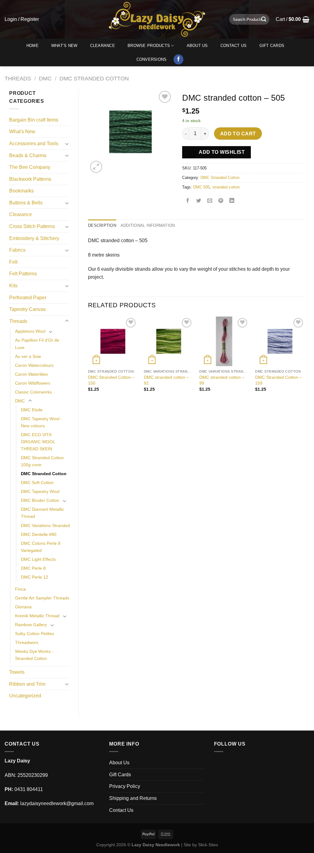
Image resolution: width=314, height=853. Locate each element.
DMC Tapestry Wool (40, 491)
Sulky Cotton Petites (34, 633)
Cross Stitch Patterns (32, 226)
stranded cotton (226, 187)
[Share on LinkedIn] (232, 201)
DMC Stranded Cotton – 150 (111, 380)
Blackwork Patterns (30, 179)
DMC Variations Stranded (45, 525)
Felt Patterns (23, 273)
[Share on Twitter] (199, 201)
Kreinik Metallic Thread (37, 615)
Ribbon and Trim (27, 684)
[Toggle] (66, 143)
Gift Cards (272, 45)
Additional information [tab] (148, 225)
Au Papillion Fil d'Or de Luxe (37, 344)
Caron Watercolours (34, 365)
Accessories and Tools (33, 143)
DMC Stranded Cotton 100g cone (42, 461)
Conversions (151, 59)
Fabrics (17, 250)
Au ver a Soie (28, 356)
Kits (13, 285)
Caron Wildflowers (32, 383)
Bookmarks (21, 190)
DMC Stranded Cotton (94, 78)
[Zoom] (96, 167)
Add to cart (238, 133)
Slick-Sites (208, 844)
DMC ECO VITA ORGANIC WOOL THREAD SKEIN (38, 441)
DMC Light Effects (38, 559)
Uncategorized (25, 695)
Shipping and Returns (133, 798)
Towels (17, 672)
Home (32, 45)
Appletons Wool (30, 331)
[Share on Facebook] (188, 201)
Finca (20, 589)
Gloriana (23, 606)
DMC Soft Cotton (37, 482)
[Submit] (263, 19)
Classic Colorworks (33, 392)
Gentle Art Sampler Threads (42, 597)
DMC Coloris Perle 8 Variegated (40, 547)
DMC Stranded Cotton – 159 (278, 380)
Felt (13, 262)
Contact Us (233, 45)
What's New (22, 131)
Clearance (102, 45)
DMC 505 (201, 187)
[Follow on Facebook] (179, 59)
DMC (45, 78)
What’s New (64, 45)
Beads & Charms (27, 155)
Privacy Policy (124, 786)
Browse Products (149, 45)
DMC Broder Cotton (40, 500)
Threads (18, 78)
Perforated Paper (27, 297)
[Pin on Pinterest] (221, 201)
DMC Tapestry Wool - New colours (41, 422)
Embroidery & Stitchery (34, 238)
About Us (197, 45)
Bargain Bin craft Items (33, 119)
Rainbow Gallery (31, 624)
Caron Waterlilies (31, 374)
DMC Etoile (32, 409)
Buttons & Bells (26, 202)
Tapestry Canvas (27, 309)
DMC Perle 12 (34, 577)
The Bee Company (29, 167)
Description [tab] (102, 225)
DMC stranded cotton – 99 (221, 380)
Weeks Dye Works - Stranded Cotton (34, 655)
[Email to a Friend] (210, 201)
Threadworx (26, 642)
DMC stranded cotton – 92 (166, 380)
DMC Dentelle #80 (38, 534)
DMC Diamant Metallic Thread (42, 513)
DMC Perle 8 (33, 568)
